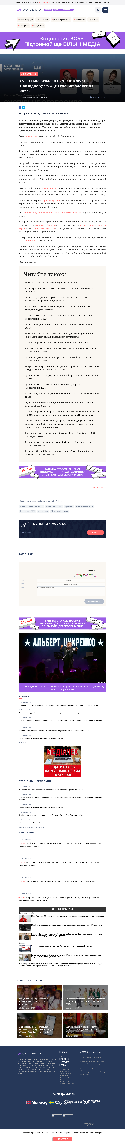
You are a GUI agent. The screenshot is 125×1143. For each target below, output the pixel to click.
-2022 (55, 212)
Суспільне (69, 507)
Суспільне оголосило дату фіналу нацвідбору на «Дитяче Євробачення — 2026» (51, 815)
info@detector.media (91, 1063)
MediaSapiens (33, 2)
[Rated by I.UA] (57, 1116)
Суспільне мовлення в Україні (31, 507)
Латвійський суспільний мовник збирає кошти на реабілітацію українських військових (54, 730)
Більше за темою (29, 980)
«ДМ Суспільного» (99, 487)
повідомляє (32, 136)
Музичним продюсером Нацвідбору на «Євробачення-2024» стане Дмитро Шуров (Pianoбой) (59, 404)
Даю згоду (62, 1139)
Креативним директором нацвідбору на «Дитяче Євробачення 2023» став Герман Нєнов (61, 434)
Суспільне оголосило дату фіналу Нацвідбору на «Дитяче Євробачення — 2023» (62, 377)
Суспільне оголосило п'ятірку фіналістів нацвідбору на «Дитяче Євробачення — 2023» (58, 443)
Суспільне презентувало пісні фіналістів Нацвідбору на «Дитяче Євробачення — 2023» (58, 359)
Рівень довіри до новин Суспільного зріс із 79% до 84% (41, 738)
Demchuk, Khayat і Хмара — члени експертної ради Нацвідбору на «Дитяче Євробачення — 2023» (59, 452)
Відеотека (62, 1079)
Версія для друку (99, 97)
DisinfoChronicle (67, 2)
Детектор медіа (21, 2)
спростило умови (51, 200)
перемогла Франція (70, 212)
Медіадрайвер (79, 2)
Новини (48, 10)
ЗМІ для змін (56, 2)
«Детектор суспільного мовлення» (48, 113)
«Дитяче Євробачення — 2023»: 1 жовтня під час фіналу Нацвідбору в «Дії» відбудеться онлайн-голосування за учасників (61, 335)
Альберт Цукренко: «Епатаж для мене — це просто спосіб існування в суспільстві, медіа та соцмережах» (60, 844)
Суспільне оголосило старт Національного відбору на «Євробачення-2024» (52, 386)
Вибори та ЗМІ (64, 1081)
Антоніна (89, 2)
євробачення (43, 20)
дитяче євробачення (61, 20)
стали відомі (49, 187)
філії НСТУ (94, 20)
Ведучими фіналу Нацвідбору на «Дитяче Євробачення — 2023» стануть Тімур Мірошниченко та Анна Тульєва (62, 368)
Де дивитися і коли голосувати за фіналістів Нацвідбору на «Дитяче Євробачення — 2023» (60, 350)
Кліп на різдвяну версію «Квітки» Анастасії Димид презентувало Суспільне (59, 290)
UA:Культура (38, 26)
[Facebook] (20, 107)
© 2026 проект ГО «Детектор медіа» (92, 1061)
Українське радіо (26, 20)
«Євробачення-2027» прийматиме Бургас (35, 823)
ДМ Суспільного (44, 2)
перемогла (30, 240)
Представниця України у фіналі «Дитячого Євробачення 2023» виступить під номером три (57, 308)
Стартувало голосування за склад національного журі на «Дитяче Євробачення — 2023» (58, 317)
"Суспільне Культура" (59, 511)
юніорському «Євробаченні (37, 212)
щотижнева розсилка (49, 524)
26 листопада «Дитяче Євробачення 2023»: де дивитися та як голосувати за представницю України (57, 299)
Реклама (62, 1056)
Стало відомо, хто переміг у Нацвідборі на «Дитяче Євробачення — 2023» (60, 326)
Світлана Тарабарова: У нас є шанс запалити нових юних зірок (57, 342)
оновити (91, 570)
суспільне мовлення (54, 507)
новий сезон (80, 20)
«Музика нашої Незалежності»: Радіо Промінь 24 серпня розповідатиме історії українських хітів (58, 705)
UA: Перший (24, 26)
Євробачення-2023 (27, 511)
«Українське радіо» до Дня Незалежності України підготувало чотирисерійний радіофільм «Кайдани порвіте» (60, 721)
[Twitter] (23, 107)
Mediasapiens (64, 1071)
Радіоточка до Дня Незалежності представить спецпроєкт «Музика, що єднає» (51, 713)
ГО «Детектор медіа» (101, 2)
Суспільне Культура (45, 224)
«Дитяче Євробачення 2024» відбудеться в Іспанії (51, 282)
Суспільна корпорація (63, 10)
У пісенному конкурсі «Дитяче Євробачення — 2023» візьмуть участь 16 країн (62, 395)
